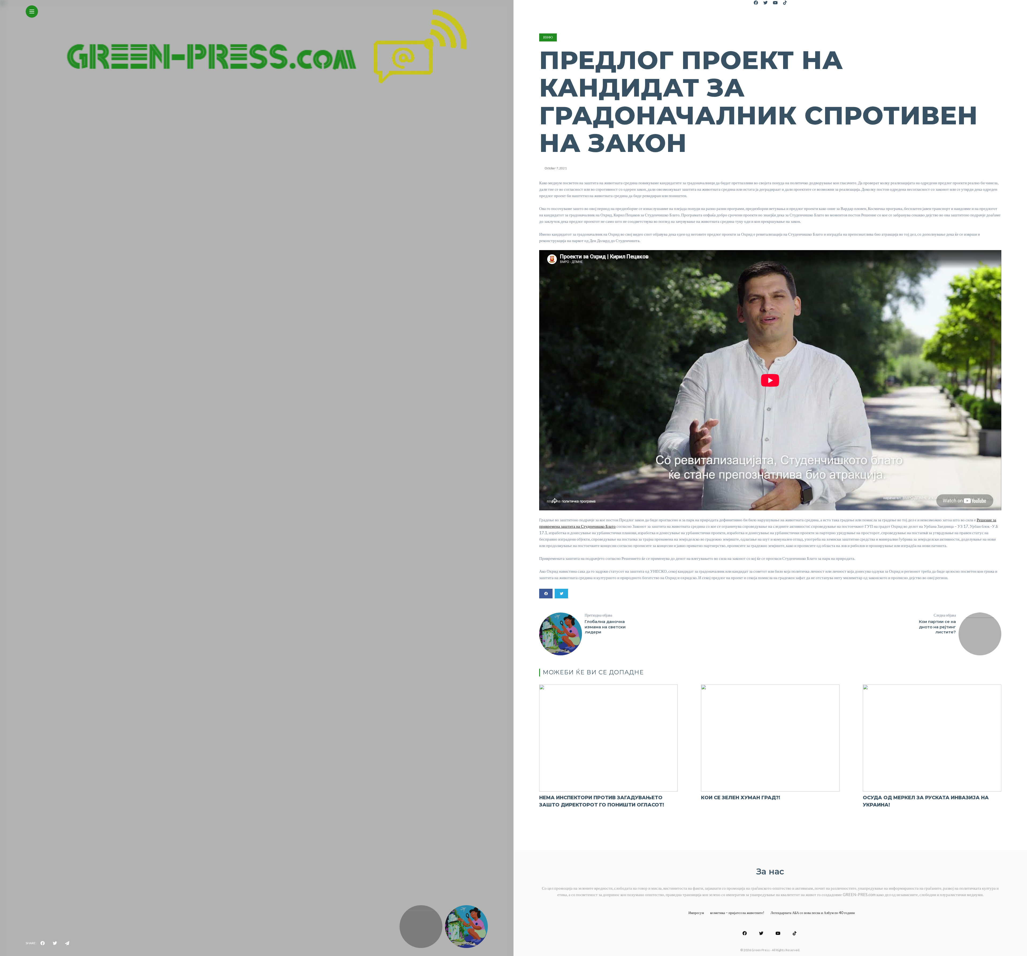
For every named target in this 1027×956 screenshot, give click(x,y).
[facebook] (42, 943)
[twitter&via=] (55, 943)
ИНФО (548, 37)
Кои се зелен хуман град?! (740, 798)
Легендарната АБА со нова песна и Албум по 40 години (813, 913)
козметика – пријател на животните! (737, 913)
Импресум (696, 913)
